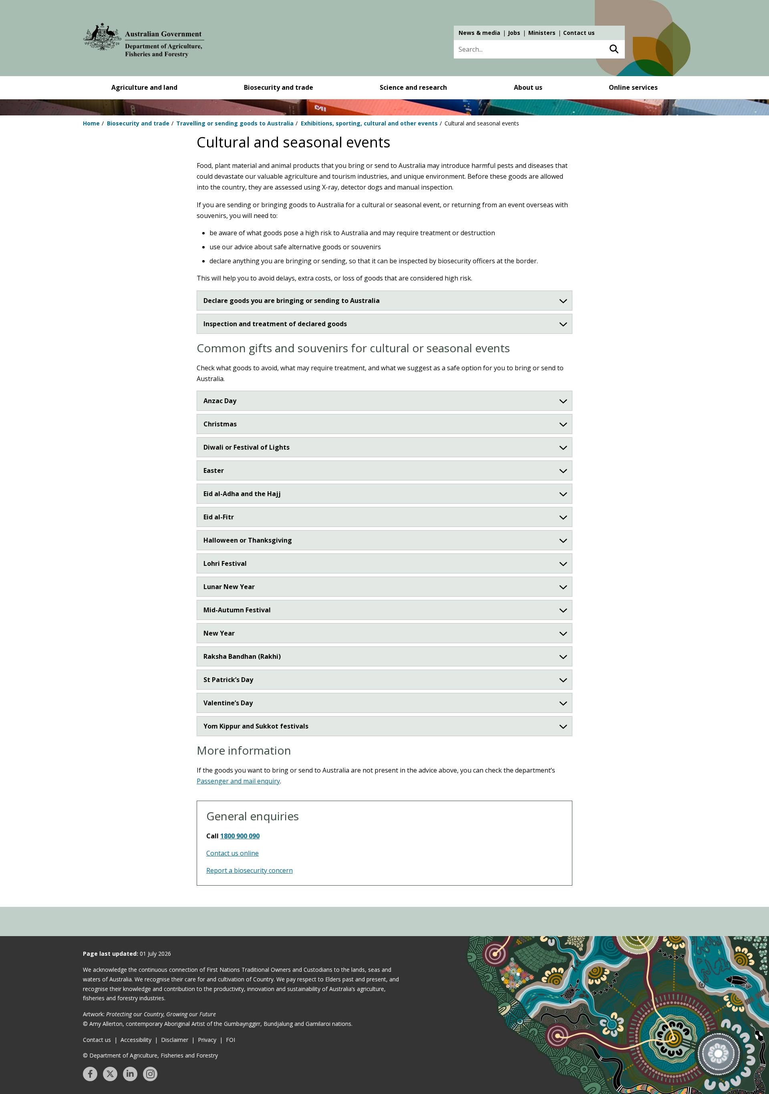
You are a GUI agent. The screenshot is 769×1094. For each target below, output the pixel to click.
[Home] (144, 41)
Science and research (413, 87)
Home (91, 123)
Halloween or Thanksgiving (247, 540)
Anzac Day (219, 400)
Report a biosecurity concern (249, 870)
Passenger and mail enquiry (238, 781)
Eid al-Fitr (218, 517)
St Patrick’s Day (228, 679)
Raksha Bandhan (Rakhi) (242, 656)
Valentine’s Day (228, 702)
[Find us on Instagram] (150, 1074)
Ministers (542, 32)
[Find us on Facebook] (90, 1074)
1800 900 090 (240, 836)
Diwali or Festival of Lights (246, 447)
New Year (219, 633)
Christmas (220, 424)
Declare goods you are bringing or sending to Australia (291, 300)
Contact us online (232, 853)
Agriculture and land (144, 87)
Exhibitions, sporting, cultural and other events (369, 123)
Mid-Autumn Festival (237, 610)
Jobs (514, 32)
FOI (230, 1040)
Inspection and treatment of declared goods (275, 323)
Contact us (579, 32)
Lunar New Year (229, 586)
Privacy (207, 1040)
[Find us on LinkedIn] (130, 1074)
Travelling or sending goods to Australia (235, 123)
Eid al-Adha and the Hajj (242, 493)
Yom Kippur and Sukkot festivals (255, 726)
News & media (479, 32)
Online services (633, 87)
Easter (213, 470)
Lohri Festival (225, 563)
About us (528, 87)
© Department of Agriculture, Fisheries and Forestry (150, 1055)
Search (614, 49)
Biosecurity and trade (278, 87)
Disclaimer (174, 1040)
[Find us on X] (110, 1074)
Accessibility (136, 1040)
